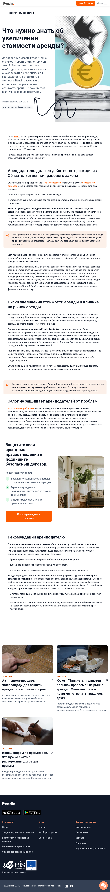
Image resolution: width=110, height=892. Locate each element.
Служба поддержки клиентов (17, 852)
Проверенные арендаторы (16, 846)
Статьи (42, 827)
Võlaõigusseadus (52, 182)
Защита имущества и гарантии (18, 832)
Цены (5, 827)
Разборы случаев (48, 832)
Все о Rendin (45, 838)
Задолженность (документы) (91, 848)
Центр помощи (83, 827)
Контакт (80, 838)
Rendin (17, 136)
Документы (82, 832)
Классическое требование (21, 408)
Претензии (81, 843)
